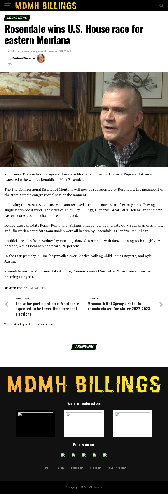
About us (77, 467)
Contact (60, 467)
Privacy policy (116, 467)
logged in (25, 324)
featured (39, 288)
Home (45, 467)
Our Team (95, 467)
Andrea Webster (23, 58)
